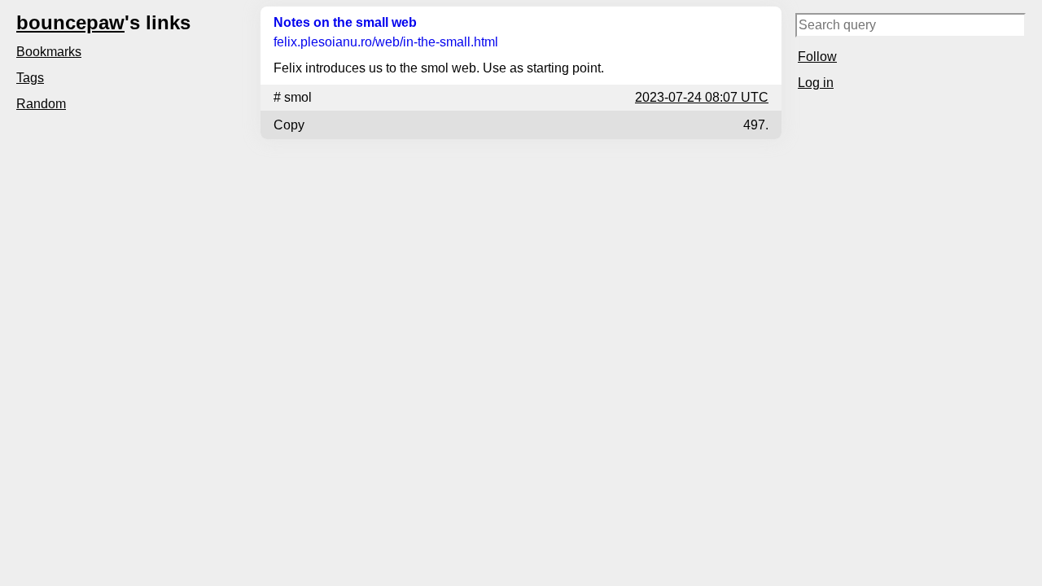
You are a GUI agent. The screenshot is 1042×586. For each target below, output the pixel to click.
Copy (289, 125)
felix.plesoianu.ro (386, 42)
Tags (30, 78)
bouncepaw (70, 22)
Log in (816, 83)
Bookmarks (48, 52)
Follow (817, 56)
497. (755, 125)
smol (298, 97)
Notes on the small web (345, 22)
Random (41, 104)
